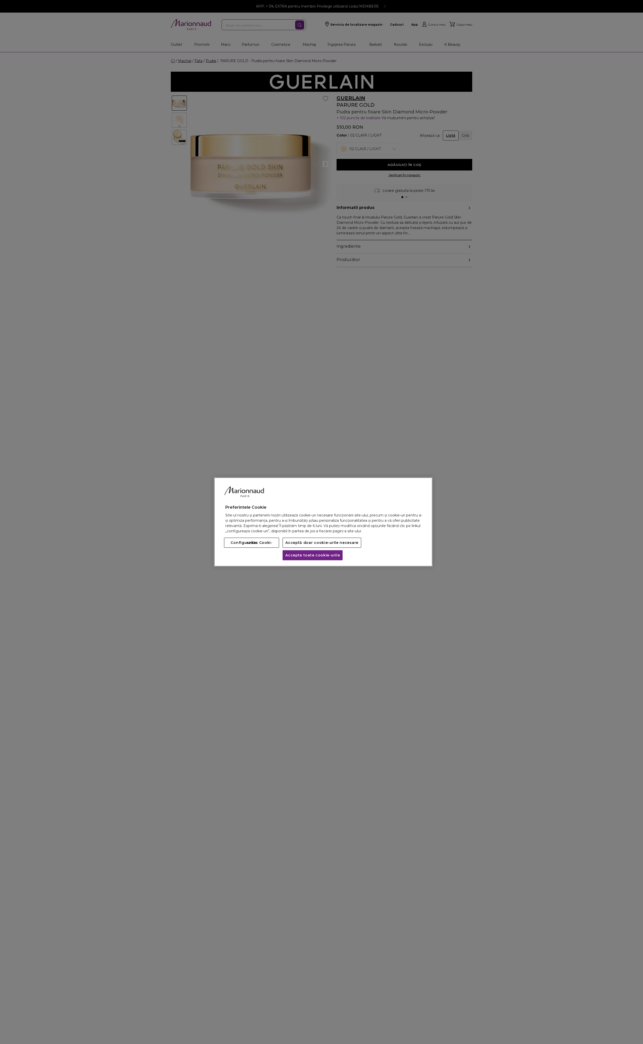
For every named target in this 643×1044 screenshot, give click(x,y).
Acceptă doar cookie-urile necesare (321, 543)
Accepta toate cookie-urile (312, 555)
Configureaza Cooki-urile (251, 543)
